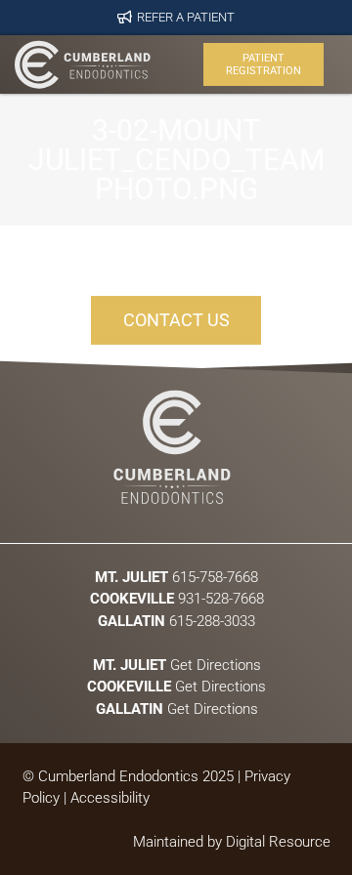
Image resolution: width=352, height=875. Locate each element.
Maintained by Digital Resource (231, 842)
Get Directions (176, 664)
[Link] (83, 64)
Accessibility (110, 798)
